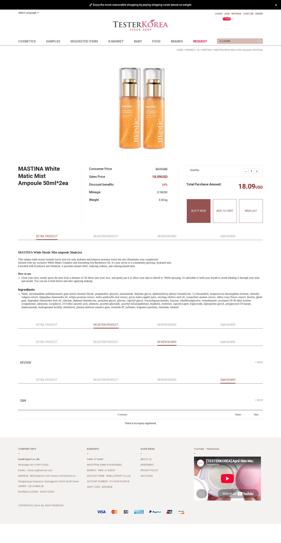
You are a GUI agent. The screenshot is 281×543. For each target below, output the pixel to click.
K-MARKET (116, 41)
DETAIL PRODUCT (47, 236)
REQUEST (200, 41)
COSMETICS (27, 41)
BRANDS (177, 41)
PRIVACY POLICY (149, 470)
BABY (138, 41)
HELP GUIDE (146, 476)
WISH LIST (251, 210)
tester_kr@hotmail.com (40, 470)
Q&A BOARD (228, 236)
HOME (180, 50)
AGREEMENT (147, 465)
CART (248, 13)
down (246, 171)
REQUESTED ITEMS (84, 41)
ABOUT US (146, 459)
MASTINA (206, 50)
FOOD (156, 41)
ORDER (259, 13)
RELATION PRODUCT (106, 236)
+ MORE (259, 362)
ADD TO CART (224, 210)
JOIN (227, 15)
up (256, 171)
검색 (259, 41)
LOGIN (218, 13)
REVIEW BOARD (167, 236)
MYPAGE (236, 13)
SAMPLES (53, 41)
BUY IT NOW (198, 210)
